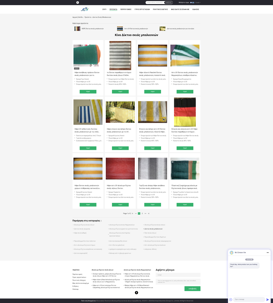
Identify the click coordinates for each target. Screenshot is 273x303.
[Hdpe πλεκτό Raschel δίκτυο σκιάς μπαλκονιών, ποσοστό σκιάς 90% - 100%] (152, 55)
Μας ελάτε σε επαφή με (180, 9)
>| (148, 213)
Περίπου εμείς (125, 9)
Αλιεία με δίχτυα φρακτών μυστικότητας (123, 229)
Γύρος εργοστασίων (142, 9)
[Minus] (267, 252)
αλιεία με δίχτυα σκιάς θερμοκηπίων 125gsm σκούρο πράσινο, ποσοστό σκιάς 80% (139, 281)
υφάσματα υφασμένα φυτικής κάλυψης (122, 249)
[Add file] (230, 299)
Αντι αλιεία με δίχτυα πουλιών (155, 245)
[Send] (267, 299)
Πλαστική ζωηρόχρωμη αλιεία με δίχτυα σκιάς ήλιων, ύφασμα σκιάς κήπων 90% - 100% (184, 187)
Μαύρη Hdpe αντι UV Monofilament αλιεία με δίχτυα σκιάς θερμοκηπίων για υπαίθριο (139, 287)
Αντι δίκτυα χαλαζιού (116, 245)
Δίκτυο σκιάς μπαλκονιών (153, 229)
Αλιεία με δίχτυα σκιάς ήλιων (84, 225)
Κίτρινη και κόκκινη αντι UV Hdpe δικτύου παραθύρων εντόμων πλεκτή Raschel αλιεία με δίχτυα (184, 130)
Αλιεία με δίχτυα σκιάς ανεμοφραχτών (157, 241)
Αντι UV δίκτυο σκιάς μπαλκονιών (136, 28)
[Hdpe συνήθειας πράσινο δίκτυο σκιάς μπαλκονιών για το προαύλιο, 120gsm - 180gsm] (87, 55)
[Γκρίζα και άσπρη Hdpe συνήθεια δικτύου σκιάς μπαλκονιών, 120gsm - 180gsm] (152, 168)
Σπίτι (104, 9)
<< (136, 213)
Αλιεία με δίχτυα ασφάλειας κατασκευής (88, 249)
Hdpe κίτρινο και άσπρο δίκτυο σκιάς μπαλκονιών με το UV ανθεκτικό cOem (119, 130)
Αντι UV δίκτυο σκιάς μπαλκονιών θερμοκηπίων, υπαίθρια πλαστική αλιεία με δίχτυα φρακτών (184, 74)
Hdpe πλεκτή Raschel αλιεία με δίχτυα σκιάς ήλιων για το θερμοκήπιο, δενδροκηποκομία (106, 281)
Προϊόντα (113, 9)
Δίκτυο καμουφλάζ (80, 253)
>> (145, 213)
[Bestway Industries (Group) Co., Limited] (84, 9)
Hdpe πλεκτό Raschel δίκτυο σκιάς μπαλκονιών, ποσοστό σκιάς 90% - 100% (152, 74)
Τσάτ (88, 91)
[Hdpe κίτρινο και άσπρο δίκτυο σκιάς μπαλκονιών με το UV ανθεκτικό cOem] (120, 112)
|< (132, 213)
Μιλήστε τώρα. (184, 2)
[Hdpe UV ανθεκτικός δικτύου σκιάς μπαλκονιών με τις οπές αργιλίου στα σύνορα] (87, 112)
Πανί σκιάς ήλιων (150, 233)
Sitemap (75, 289)
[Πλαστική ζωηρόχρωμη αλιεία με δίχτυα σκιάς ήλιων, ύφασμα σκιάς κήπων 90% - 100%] (184, 168)
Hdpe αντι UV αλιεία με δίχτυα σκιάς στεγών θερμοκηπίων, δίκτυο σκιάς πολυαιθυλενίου (137, 275)
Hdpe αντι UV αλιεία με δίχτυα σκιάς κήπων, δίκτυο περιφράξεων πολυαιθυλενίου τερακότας (119, 187)
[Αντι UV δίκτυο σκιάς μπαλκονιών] (120, 28)
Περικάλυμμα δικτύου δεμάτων (155, 237)
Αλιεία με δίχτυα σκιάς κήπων (154, 225)
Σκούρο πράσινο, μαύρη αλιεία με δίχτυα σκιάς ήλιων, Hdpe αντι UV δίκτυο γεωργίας (107, 275)
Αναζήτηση (168, 2)
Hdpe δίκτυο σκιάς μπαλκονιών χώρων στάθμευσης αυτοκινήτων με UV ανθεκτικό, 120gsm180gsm (87, 187)
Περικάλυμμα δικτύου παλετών (85, 241)
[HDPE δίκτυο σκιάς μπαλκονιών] (77, 28)
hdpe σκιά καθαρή (80, 233)
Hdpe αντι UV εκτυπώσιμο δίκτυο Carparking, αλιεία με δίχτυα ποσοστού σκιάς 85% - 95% (106, 287)
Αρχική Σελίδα (78, 17)
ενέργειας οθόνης (150, 249)
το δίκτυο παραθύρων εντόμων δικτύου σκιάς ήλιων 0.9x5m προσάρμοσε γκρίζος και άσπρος (120, 74)
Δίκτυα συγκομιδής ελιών (118, 241)
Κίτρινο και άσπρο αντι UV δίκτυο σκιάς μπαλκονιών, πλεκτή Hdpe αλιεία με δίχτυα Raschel (152, 130)
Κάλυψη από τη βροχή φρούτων (120, 253)
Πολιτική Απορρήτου (88, 301)
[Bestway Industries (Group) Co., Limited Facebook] (78, 2)
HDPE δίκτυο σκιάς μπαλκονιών (93, 28)
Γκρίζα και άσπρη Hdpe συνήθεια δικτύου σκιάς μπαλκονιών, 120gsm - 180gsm (152, 187)
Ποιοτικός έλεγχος (160, 9)
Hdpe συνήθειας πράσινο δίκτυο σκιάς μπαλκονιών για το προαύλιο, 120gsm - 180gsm (87, 74)
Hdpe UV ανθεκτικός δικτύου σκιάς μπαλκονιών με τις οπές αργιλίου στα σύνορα (87, 130)
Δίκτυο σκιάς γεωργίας (82, 229)
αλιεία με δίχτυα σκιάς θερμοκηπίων (122, 225)
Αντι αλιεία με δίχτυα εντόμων (84, 245)
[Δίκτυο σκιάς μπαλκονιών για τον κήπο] (162, 28)
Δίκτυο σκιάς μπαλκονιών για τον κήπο (180, 28)
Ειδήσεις (195, 9)
